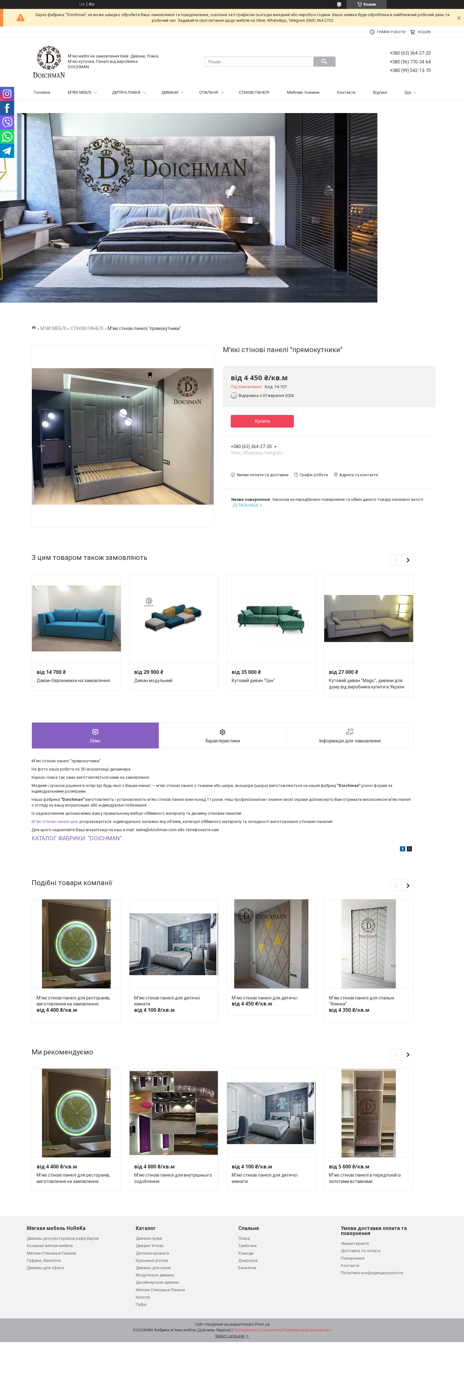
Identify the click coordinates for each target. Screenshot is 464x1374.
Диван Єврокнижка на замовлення (73, 680)
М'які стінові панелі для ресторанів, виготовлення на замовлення (73, 1001)
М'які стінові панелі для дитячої (265, 997)
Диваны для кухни (153, 1267)
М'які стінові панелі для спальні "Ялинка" (361, 1001)
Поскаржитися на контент (257, 1330)
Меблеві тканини (303, 92)
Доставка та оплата (360, 1250)
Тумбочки (247, 1245)
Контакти (346, 92)
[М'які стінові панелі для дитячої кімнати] (173, 943)
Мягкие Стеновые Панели (51, 1253)
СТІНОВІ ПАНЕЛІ (254, 92)
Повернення (353, 1258)
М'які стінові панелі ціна (55, 821)
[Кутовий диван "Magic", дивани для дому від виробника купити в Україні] (368, 618)
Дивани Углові (150, 1245)
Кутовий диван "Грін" (253, 680)
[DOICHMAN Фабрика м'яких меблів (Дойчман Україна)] (49, 61)
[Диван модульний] (173, 618)
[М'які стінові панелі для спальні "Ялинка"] (368, 943)
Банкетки (247, 1267)
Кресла (143, 1297)
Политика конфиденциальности (372, 1272)
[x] (409, 850)
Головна (42, 92)
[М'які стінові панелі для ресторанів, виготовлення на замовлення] (76, 943)
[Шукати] (324, 62)
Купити (262, 421)
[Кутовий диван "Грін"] (271, 618)
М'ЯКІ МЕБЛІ (79, 92)
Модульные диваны (155, 1275)
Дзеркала (248, 1260)
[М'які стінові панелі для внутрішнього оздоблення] (173, 1113)
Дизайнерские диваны (157, 1282)
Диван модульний (153, 680)
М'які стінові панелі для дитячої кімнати (167, 1001)
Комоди (245, 1253)
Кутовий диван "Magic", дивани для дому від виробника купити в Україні (366, 683)
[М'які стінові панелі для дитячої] (271, 943)
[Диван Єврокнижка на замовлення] (76, 618)
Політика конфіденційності (307, 1330)
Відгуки (380, 92)
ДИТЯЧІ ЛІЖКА (126, 92)
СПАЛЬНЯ (208, 92)
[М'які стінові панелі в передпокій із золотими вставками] (368, 1113)
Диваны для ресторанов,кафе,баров (63, 1238)
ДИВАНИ (169, 92)
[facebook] (402, 850)
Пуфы (141, 1304)
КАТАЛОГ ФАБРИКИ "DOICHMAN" (77, 838)
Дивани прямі (149, 1238)
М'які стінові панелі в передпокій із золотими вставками (365, 1178)
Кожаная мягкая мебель (50, 1245)
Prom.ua (262, 1324)
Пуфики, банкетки (44, 1260)
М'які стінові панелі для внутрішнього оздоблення (173, 1178)
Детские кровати (152, 1253)
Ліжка (244, 1238)
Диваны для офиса (45, 1267)
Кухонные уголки (152, 1260)
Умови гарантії (355, 1243)
